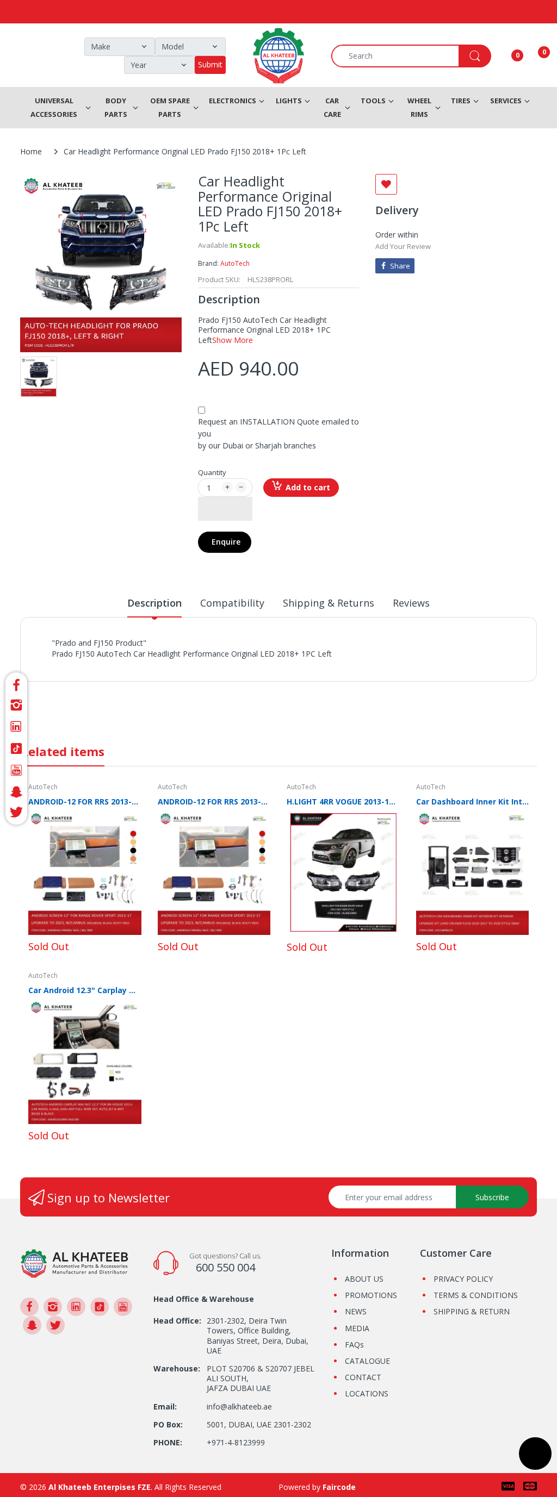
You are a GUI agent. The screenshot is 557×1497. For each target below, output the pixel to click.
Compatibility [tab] (232, 602)
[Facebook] (16, 683)
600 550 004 (225, 1267)
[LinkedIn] (16, 727)
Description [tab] (154, 602)
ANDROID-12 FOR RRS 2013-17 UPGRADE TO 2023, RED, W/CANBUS (214, 801)
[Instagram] (16, 705)
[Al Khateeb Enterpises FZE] (74, 1262)
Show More (232, 340)
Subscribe (492, 1197)
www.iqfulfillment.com (242, 665)
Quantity (212, 472)
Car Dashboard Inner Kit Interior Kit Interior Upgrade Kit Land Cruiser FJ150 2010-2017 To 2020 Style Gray (472, 801)
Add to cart (308, 487)
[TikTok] (16, 748)
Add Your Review (403, 246)
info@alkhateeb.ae (239, 1406)
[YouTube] (16, 770)
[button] (225, 509)
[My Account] (503, 56)
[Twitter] (16, 814)
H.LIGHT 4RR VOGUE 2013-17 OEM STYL (343, 801)
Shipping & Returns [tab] (328, 602)
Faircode (339, 1487)
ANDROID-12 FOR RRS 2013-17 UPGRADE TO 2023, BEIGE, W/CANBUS (84, 801)
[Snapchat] (16, 792)
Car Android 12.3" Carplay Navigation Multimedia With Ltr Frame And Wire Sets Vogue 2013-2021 (84, 990)
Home (31, 151)
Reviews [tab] (411, 602)
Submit (210, 64)
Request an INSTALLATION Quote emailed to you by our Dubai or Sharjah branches (278, 433)
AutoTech (235, 263)
